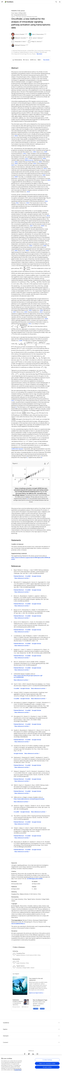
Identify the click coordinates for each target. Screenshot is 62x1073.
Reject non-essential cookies (47, 1063)
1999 (34, 152)
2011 (24, 153)
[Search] (56, 2)
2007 (31, 225)
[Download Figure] (44, 463)
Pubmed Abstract (19, 576)
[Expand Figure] (47, 463)
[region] (31, 1064)
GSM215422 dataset (17, 449)
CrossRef (28, 576)
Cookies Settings (47, 1060)
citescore (25, 1007)
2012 (34, 163)
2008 (16, 163)
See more (39, 54)
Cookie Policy (17, 1069)
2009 (45, 152)
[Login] (60, 2)
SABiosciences (29, 160)
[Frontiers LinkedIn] (33, 1054)
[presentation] (25, 268)
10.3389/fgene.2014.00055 (35, 878)
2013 (12, 165)
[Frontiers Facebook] (25, 1054)
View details (46, 59)
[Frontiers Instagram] (37, 1054)
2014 (47, 215)
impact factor (16, 1007)
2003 (40, 162)
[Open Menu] (2, 2)
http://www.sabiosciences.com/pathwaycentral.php (29, 799)
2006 (44, 158)
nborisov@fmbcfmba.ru (18, 923)
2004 (16, 135)
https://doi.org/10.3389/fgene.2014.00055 (28, 16)
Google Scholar (36, 576)
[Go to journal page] (26, 1002)
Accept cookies (47, 1067)
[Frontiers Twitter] (29, 1054)
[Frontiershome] (9, 2)
